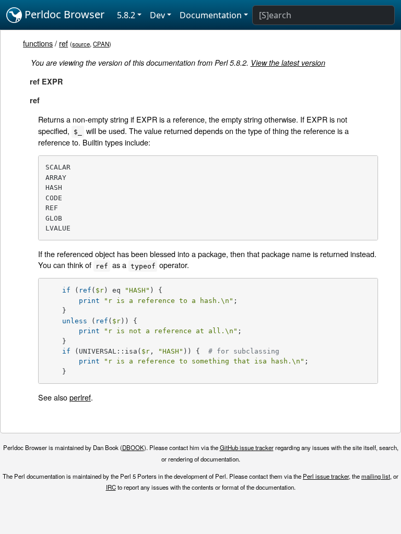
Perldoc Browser (63, 14)
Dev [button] (157, 15)
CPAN (101, 44)
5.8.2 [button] (126, 15)
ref (63, 43)
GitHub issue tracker (247, 447)
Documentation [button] (211, 15)
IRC (111, 487)
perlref (80, 397)
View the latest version (288, 62)
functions (38, 43)
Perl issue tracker (326, 476)
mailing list (375, 476)
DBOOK (133, 447)
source (81, 44)
